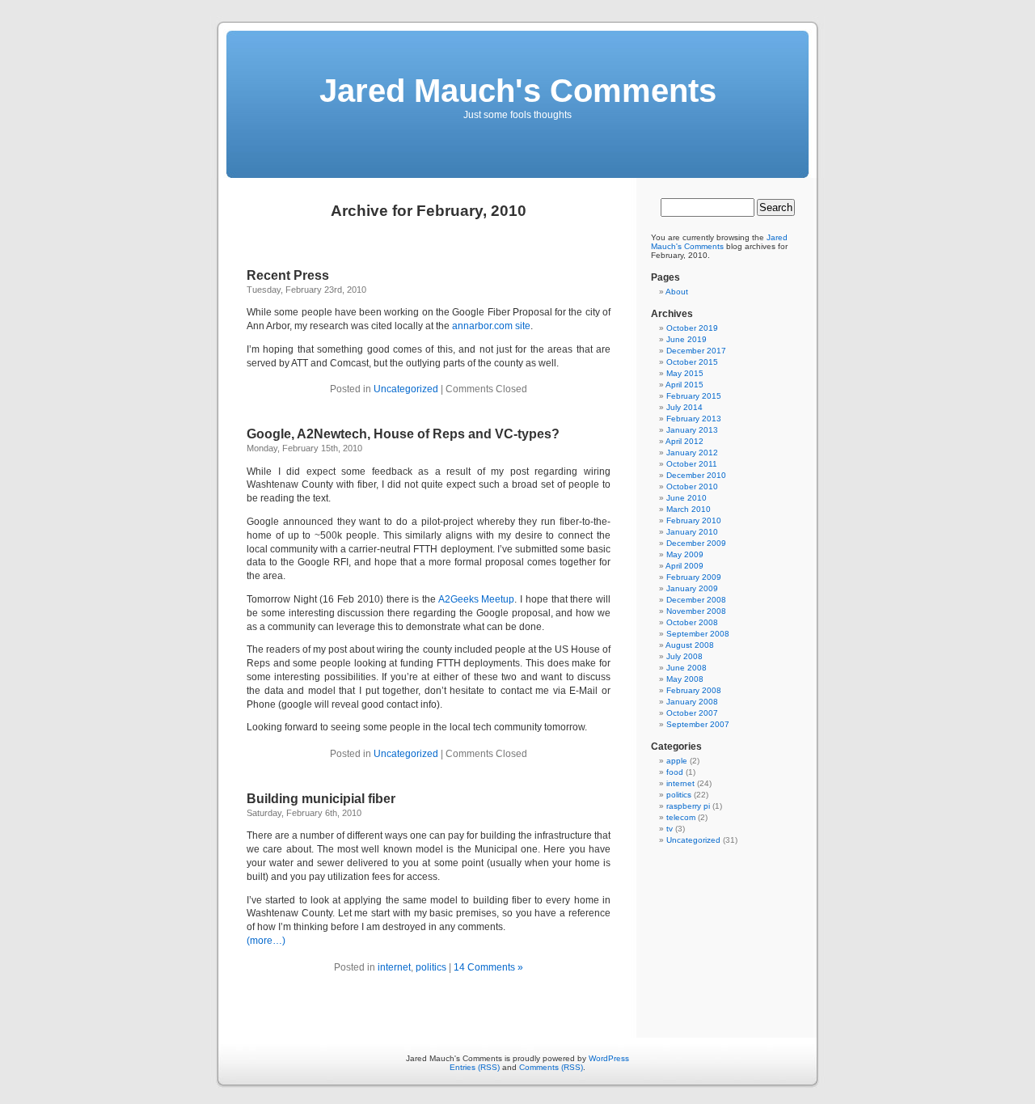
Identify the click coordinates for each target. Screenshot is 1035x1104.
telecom (680, 817)
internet (394, 967)
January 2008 (692, 701)
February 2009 (693, 577)
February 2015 (693, 395)
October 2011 (691, 463)
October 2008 (692, 622)
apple (676, 760)
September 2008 (697, 633)
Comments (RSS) (551, 1067)
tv (669, 828)
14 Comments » (488, 967)
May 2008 (684, 679)
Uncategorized (406, 389)
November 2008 (696, 611)
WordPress (609, 1058)
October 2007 (692, 713)
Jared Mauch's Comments (517, 90)
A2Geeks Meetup (476, 599)
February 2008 (693, 690)
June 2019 (686, 339)
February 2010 (693, 520)
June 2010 (686, 497)
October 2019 (692, 328)
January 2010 (692, 531)
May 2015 (684, 373)
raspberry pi (688, 806)
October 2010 (692, 486)
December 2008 (696, 599)
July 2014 (684, 407)
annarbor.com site (491, 326)
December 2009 (696, 543)
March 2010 (688, 509)
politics (431, 967)
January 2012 (692, 452)
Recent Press (288, 275)
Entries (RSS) (475, 1067)
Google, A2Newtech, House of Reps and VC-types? (403, 434)
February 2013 (693, 418)
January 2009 (692, 588)
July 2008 (684, 656)
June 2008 (686, 667)
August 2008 (689, 645)
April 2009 (684, 565)
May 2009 (684, 554)
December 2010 (696, 475)
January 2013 (692, 429)
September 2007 (697, 724)
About (676, 291)
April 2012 (684, 441)
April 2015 (684, 384)
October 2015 (692, 361)
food (674, 772)
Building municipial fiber (321, 799)
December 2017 (696, 350)
